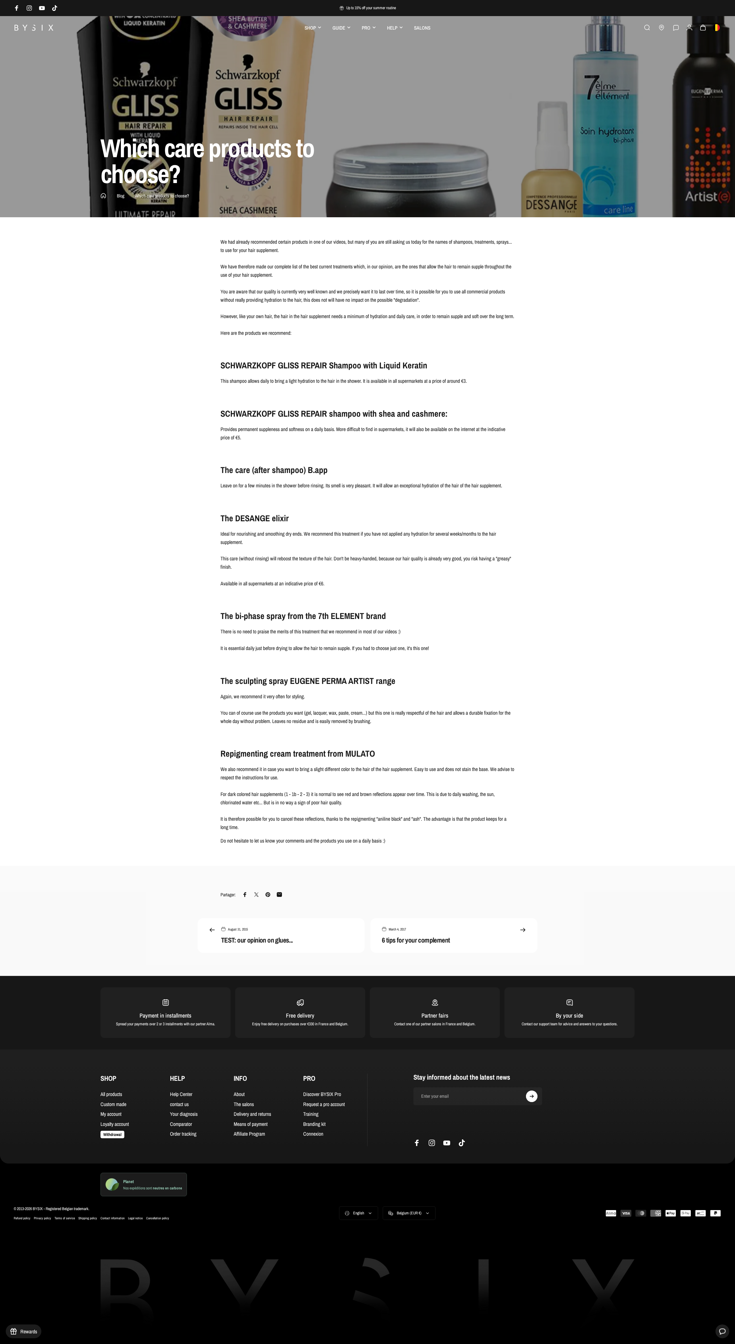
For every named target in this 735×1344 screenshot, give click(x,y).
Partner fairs (434, 1015)
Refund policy (22, 1218)
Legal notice (135, 1218)
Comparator (181, 1124)
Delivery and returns (252, 1114)
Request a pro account (324, 1104)
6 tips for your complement (416, 940)
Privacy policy (42, 1218)
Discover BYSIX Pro (322, 1094)
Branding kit (314, 1124)
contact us (179, 1104)
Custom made (113, 1104)
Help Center (181, 1094)
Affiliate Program (249, 1134)
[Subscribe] (531, 1096)
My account (110, 1114)
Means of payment (251, 1124)
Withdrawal (112, 1134)
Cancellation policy (157, 1218)
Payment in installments (166, 1015)
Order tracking (183, 1134)
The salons (244, 1104)
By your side (569, 1015)
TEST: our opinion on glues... (257, 940)
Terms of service (65, 1218)
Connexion (313, 1134)
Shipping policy (87, 1218)
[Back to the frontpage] (103, 196)
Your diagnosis (184, 1114)
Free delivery (300, 1015)
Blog (120, 196)
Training (310, 1114)
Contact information (112, 1218)
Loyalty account (114, 1124)
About (239, 1094)
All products (111, 1094)
